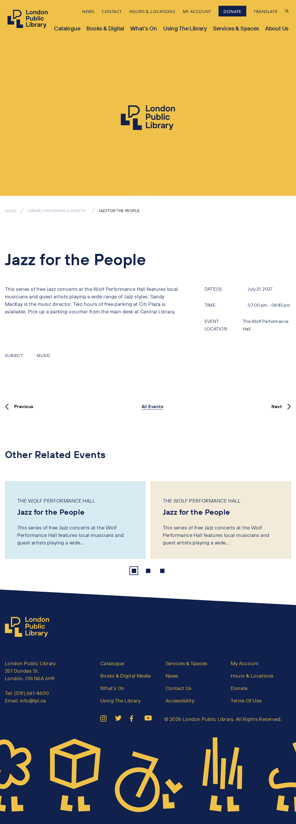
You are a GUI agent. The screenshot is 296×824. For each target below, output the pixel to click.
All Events (152, 406)
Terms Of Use (246, 700)
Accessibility (180, 700)
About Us (276, 28)
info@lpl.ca (33, 700)
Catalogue (67, 28)
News (172, 676)
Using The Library (120, 700)
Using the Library (185, 28)
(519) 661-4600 (31, 693)
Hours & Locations (252, 676)
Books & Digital (105, 28)
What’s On (143, 28)
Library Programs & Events (56, 210)
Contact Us (179, 688)
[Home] (29, 627)
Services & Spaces (236, 28)
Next (276, 406)
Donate (239, 688)
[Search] (287, 11)
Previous (23, 406)
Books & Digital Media (125, 676)
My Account (244, 663)
